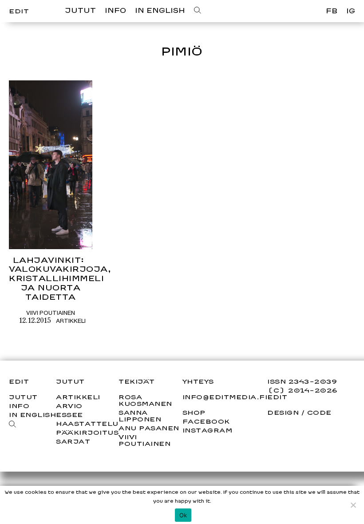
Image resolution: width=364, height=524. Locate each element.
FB (331, 11)
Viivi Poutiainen (50, 312)
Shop (194, 412)
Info (115, 10)
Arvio (69, 405)
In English (160, 10)
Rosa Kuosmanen (145, 400)
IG (350, 11)
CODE (319, 412)
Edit (19, 11)
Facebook (206, 421)
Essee (69, 414)
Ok (183, 515)
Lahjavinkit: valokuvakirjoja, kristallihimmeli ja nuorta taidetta (60, 278)
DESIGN (283, 412)
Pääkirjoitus (87, 432)
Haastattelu (87, 423)
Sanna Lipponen (140, 415)
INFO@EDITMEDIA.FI (225, 397)
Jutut (80, 10)
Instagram (207, 430)
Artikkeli (71, 320)
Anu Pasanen (149, 428)
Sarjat (73, 441)
